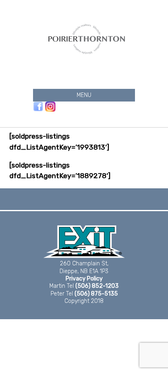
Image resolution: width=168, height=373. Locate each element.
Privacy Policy (84, 278)
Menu (84, 95)
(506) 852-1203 (97, 286)
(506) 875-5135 (96, 293)
